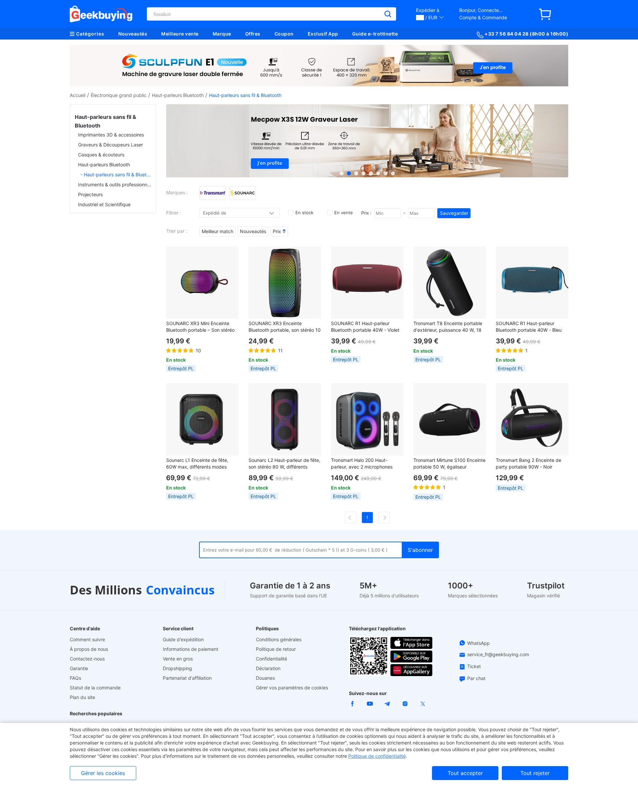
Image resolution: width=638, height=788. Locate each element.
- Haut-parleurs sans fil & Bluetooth (115, 174)
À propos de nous (89, 649)
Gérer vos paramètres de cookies (292, 687)
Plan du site (82, 697)
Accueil (77, 95)
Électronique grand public (119, 95)
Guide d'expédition (183, 639)
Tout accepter (465, 773)
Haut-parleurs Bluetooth (178, 95)
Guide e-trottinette (375, 34)
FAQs (75, 678)
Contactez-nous (87, 658)
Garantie (79, 668)
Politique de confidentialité (377, 756)
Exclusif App (323, 34)
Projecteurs (90, 194)
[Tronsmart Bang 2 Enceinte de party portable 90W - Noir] (532, 419)
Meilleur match (217, 231)
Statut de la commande (95, 687)
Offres (253, 34)
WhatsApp (478, 643)
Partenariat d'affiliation (187, 678)
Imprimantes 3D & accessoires (111, 134)
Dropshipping (177, 668)
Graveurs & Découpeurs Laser (110, 144)
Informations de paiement (190, 649)
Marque (222, 34)
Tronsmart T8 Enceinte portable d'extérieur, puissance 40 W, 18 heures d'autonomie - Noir (447, 326)
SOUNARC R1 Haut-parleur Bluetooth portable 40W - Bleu (529, 326)
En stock (304, 212)
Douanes (265, 678)
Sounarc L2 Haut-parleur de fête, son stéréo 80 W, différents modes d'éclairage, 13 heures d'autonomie (284, 463)
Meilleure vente (180, 34)
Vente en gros (178, 658)
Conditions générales (278, 639)
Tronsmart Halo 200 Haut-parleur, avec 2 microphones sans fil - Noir (361, 463)
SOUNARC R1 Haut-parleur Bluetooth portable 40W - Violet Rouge (365, 326)
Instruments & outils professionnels (114, 184)
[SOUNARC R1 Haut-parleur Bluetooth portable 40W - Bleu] (532, 282)
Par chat (476, 678)
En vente (343, 212)
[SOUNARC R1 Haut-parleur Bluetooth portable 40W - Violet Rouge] (367, 282)
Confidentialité (271, 658)
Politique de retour (276, 649)
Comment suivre (87, 639)
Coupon (284, 34)
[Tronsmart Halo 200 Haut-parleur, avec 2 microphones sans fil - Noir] (367, 419)
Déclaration (268, 668)
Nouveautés (132, 34)
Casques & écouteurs (101, 154)
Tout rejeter (535, 773)
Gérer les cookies (103, 773)
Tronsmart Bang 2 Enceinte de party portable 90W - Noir (528, 463)
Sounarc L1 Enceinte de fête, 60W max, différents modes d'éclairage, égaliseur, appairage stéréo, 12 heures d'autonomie (201, 463)
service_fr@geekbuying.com (498, 654)
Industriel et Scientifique (104, 204)
